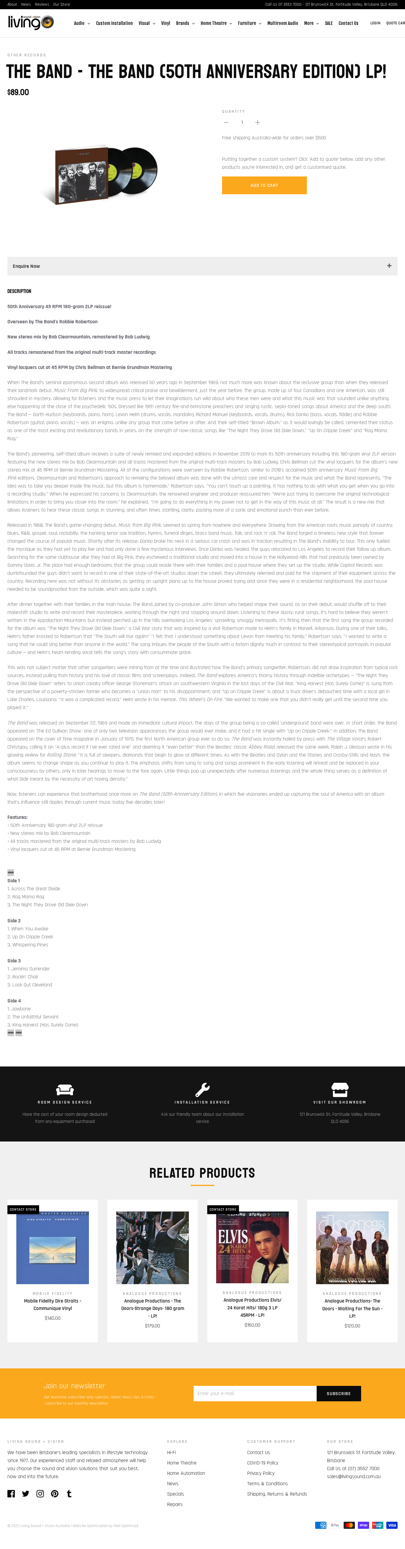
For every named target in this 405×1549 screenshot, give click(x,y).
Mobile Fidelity (53, 1293)
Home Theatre (182, 1462)
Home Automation (186, 1473)
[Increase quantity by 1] (257, 122)
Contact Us (258, 1452)
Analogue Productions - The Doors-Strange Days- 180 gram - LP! (152, 1308)
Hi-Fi (171, 1452)
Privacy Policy (261, 1473)
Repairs (175, 1504)
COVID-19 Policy (262, 1462)
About (12, 4)
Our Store (61, 4)
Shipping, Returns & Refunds (277, 1494)
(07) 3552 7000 (364, 1468)
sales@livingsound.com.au (354, 1476)
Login (375, 23)
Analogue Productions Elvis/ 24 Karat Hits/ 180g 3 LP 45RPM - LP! (253, 1308)
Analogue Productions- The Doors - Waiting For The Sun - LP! (352, 1308)
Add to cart (264, 185)
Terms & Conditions (267, 1483)
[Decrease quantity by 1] (226, 122)
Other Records (26, 55)
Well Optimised (126, 1525)
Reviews (42, 4)
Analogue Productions (152, 1293)
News (26, 4)
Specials (175, 1494)
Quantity (233, 111)
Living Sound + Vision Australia (45, 1525)
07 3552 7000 (290, 4)
